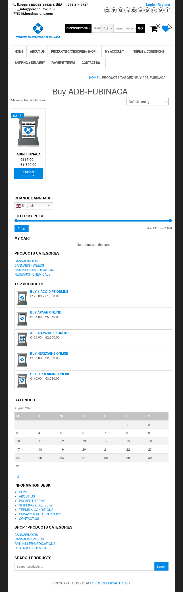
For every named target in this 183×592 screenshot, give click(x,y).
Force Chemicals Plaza (110, 583)
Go (140, 28)
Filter (21, 228)
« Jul (18, 476)
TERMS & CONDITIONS (148, 51)
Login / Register (158, 4)
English (27, 205)
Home (93, 77)
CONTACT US (91, 62)
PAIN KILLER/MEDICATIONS (35, 270)
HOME (19, 51)
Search (161, 566)
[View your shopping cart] (154, 30)
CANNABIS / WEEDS (29, 265)
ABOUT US (37, 51)
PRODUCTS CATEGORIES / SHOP (73, 51)
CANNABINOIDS (26, 261)
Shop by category (77, 28)
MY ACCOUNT (115, 51)
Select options (28, 173)
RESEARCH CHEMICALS (32, 274)
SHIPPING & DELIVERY (30, 62)
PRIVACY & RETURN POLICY (40, 514)
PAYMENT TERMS (63, 62)
